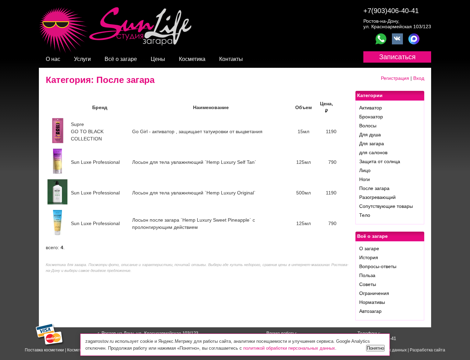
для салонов (373, 152)
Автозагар (370, 311)
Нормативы (372, 302)
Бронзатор (371, 116)
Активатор (370, 107)
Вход (418, 78)
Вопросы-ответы (377, 266)
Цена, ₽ (326, 107)
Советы (367, 284)
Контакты (231, 59)
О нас (53, 59)
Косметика (192, 59)
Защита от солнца (379, 161)
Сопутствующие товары (386, 206)
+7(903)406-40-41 (391, 10)
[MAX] (413, 38)
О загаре (369, 248)
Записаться (397, 57)
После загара (374, 188)
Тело (364, 215)
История (368, 257)
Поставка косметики (44, 350)
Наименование (211, 107)
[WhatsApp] (380, 38)
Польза (367, 275)
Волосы (367, 125)
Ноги (364, 179)
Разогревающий (377, 197)
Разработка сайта (427, 350)
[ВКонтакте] (397, 38)
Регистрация (395, 78)
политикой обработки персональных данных (289, 348)
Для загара (371, 143)
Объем (303, 107)
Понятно (375, 348)
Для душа (370, 134)
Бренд (99, 107)
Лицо (365, 170)
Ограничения (374, 293)
